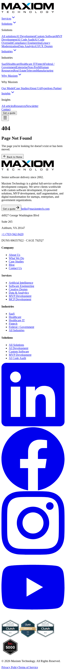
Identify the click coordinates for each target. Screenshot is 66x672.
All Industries (16, 330)
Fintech (40, 63)
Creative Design (18, 289)
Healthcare (13, 63)
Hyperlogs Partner (51, 88)
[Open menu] (5, 118)
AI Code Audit (25, 39)
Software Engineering (21, 286)
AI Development (26, 36)
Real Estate (19, 70)
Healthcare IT (28, 63)
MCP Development (20, 299)
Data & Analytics (19, 292)
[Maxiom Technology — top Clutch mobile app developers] (45, 636)
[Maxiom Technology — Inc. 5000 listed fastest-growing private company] (10, 654)
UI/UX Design (44, 46)
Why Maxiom (9, 75)
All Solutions (16, 344)
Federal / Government (21, 327)
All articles (7, 106)
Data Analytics (26, 46)
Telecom (31, 70)
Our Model (7, 88)
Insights (5, 93)
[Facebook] (33, 489)
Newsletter (32, 106)
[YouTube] (33, 617)
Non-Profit (34, 67)
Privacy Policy (9, 667)
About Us (35, 88)
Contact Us (15, 268)
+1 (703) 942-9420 (12, 234)
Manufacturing (44, 70)
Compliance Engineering (27, 42)
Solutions (6, 23)
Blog (11, 264)
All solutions (8, 36)
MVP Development (20, 296)
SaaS (4, 63)
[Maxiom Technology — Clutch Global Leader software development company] (10, 636)
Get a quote (9, 113)
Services (6, 18)
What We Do (16, 258)
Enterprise (22, 67)
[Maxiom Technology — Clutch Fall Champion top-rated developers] (28, 636)
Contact (5, 109)
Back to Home (14, 157)
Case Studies (21, 88)
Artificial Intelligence (21, 282)
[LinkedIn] (33, 425)
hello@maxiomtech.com (35, 208)
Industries (7, 51)
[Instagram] (33, 553)
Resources (20, 106)
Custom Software (46, 36)
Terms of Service (28, 667)
